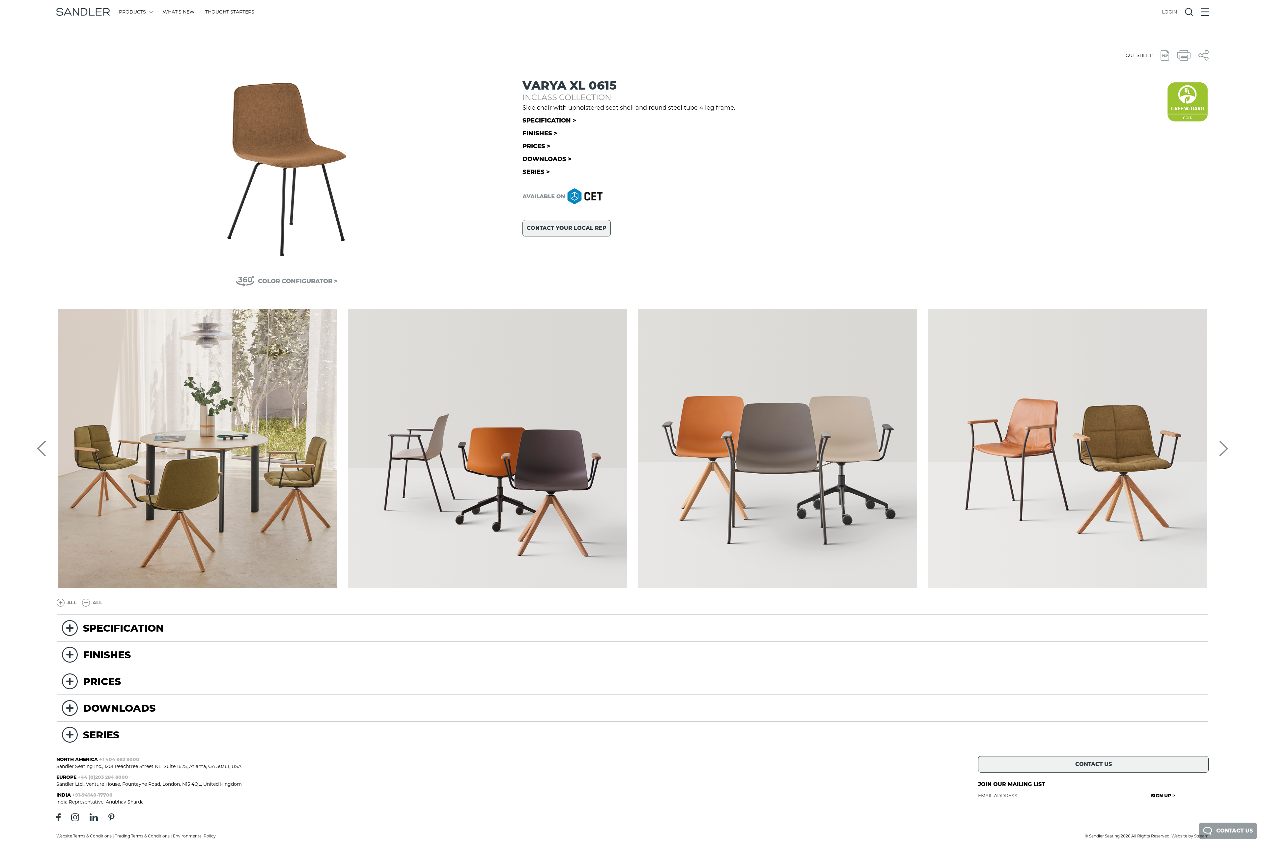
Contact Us (1234, 831)
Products (132, 12)
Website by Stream (1190, 835)
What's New (179, 12)
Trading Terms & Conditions (142, 835)
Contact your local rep (566, 228)
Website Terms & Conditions (84, 835)
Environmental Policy (194, 835)
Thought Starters (229, 12)
